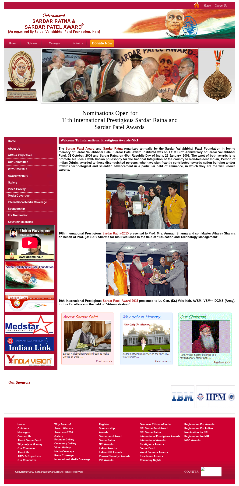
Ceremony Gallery (65, 443)
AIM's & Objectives (29, 456)
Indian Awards (108, 448)
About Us (14, 148)
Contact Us (221, 5)
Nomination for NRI (196, 432)
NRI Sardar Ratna (150, 432)
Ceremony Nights (150, 460)
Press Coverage (64, 455)
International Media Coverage (27, 202)
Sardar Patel (147, 448)
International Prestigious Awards (160, 436)
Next (195, 80)
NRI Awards (106, 444)
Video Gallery (17, 189)
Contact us (77, 43)
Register (104, 424)
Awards (103, 432)
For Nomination (18, 215)
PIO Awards (106, 460)
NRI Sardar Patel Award (154, 428)
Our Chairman (26, 448)
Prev (44, 80)
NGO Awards (192, 440)
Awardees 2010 (63, 432)
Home (207, 5)
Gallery (13, 182)
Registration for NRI (196, 436)
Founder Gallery (64, 439)
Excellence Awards (151, 456)
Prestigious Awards (152, 444)
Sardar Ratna (107, 440)
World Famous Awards (154, 452)
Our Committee (18, 162)
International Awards (152, 440)
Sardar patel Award (110, 436)
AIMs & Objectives (20, 155)
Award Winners (18, 175)
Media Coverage (19, 195)
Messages (54, 43)
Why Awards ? (17, 168)
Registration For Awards (199, 424)
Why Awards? (62, 424)
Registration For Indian (198, 428)
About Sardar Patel (29, 440)
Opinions (32, 43)
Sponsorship (16, 208)
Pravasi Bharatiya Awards (114, 456)
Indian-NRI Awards (110, 452)
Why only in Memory (30, 444)
